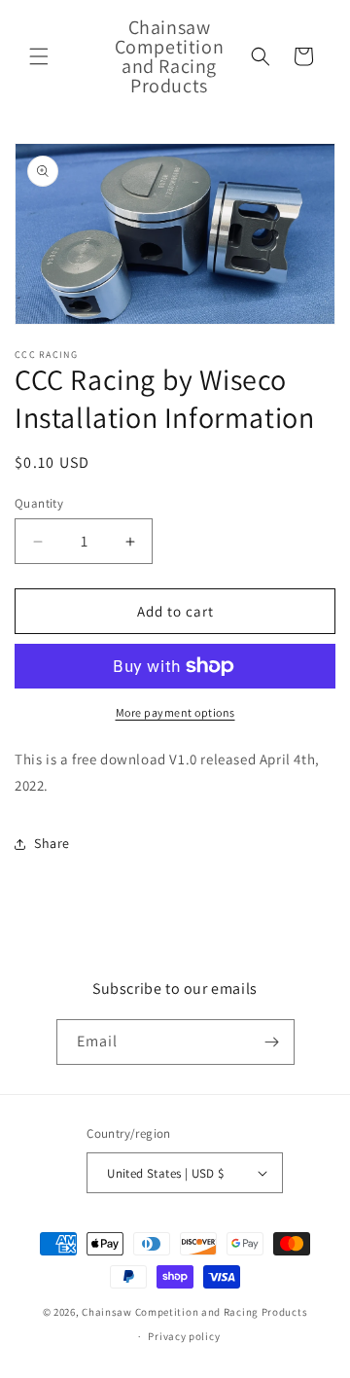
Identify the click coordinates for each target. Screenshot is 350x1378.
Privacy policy (184, 1336)
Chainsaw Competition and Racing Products (194, 1312)
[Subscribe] (272, 1042)
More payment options (175, 712)
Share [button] (52, 843)
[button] (39, 56)
